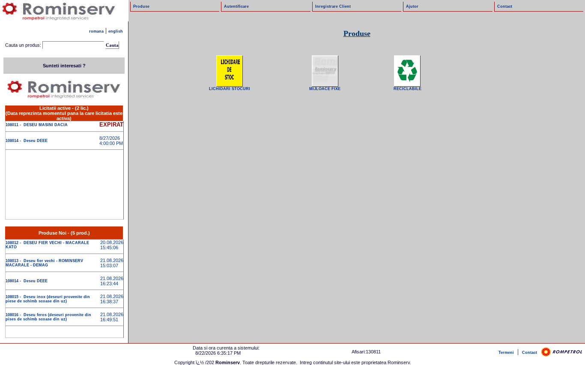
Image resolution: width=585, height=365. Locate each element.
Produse (141, 6)
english (115, 31)
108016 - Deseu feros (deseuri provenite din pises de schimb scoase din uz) (48, 317)
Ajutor (412, 6)
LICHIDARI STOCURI (229, 89)
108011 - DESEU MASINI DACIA (37, 125)
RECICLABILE (407, 89)
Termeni (506, 352)
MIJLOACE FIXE (324, 89)
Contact (504, 6)
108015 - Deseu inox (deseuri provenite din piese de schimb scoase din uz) (48, 299)
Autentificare (236, 6)
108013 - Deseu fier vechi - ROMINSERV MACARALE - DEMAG (44, 263)
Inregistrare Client (333, 6)
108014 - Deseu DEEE (27, 141)
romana (96, 31)
